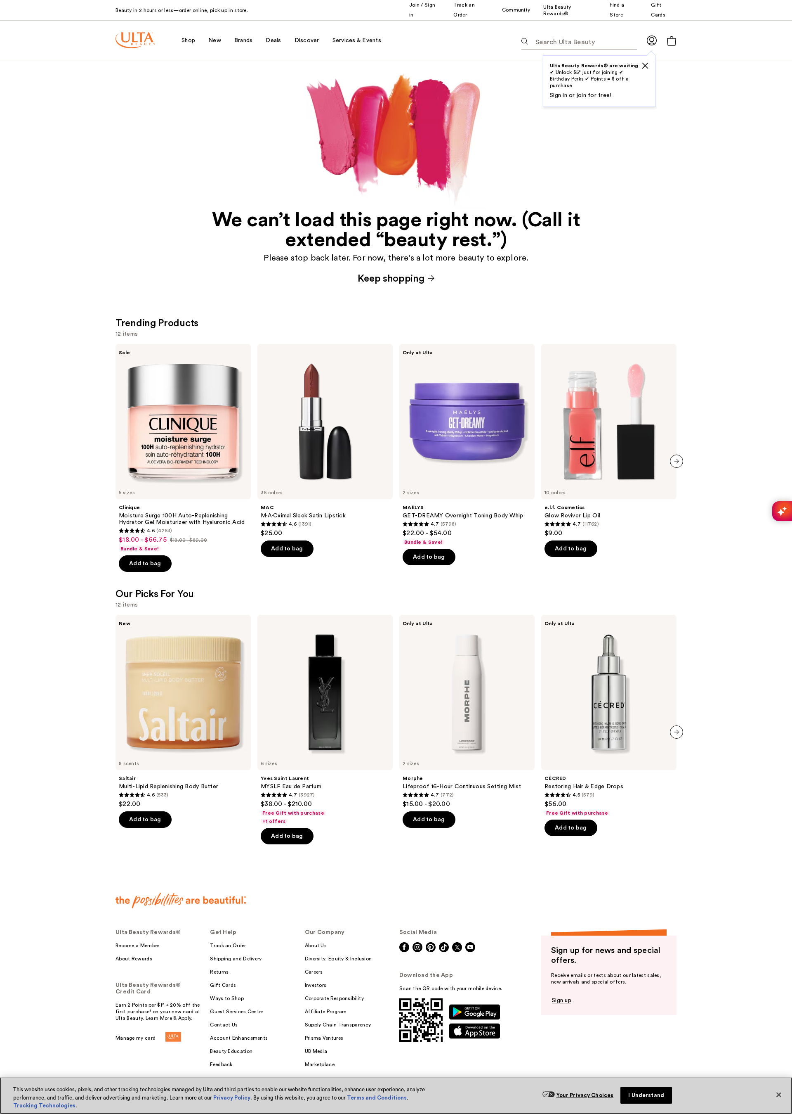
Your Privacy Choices (585, 1095)
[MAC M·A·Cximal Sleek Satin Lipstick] (325, 440)
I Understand (646, 1095)
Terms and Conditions (377, 1097)
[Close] (779, 1095)
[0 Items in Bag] (671, 41)
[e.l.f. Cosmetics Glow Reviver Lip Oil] (608, 440)
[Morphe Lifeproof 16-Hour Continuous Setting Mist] (467, 711)
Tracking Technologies (44, 1105)
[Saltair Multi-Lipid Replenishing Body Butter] (183, 711)
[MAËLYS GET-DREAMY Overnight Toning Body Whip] (467, 444)
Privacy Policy (231, 1097)
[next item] (676, 461)
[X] (645, 65)
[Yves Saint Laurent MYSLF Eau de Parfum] (325, 720)
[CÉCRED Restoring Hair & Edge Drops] (608, 715)
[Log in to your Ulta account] (652, 40)
